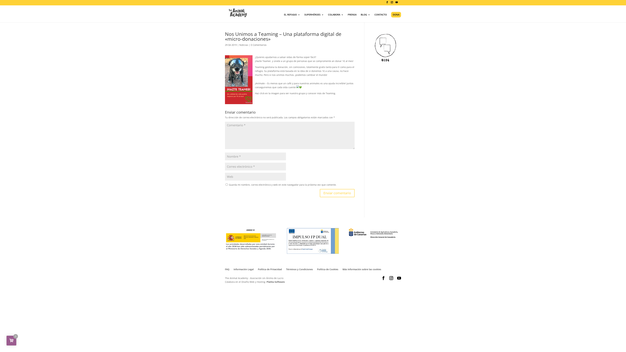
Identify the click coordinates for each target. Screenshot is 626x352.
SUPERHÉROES (312, 15)
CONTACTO (380, 15)
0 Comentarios (259, 44)
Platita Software (276, 281)
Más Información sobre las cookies (362, 269)
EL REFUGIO (290, 15)
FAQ (227, 269)
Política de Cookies (327, 269)
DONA (396, 14)
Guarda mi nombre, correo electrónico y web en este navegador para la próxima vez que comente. (282, 184)
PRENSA (352, 15)
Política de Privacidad (270, 269)
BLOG (364, 15)
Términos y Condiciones (299, 269)
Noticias (243, 44)
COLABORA (334, 15)
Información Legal (244, 269)
